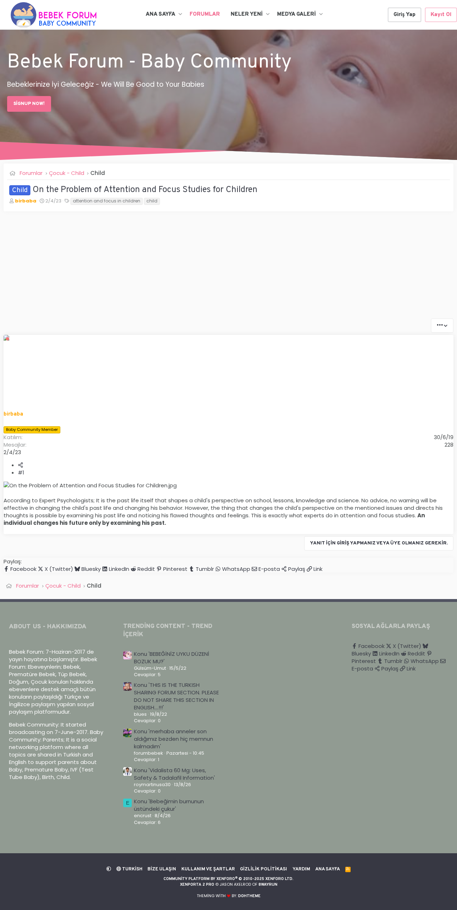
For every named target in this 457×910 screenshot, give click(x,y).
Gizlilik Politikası (263, 869)
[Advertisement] (218, 268)
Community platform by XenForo (228, 878)
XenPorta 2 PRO (197, 884)
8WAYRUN (267, 884)
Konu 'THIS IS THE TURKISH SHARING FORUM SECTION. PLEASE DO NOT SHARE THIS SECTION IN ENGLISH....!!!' (176, 696)
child (151, 201)
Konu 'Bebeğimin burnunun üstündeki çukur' (169, 805)
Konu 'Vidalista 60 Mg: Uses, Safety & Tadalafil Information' (174, 773)
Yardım (301, 869)
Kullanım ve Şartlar (208, 869)
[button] (180, 14)
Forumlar (205, 14)
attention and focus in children (106, 201)
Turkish (131, 869)
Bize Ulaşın (161, 869)
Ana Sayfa (160, 14)
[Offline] (7, 338)
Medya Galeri (296, 14)
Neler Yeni (247, 14)
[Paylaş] (20, 465)
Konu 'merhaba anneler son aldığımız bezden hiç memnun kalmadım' (173, 739)
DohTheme (249, 896)
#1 (21, 472)
